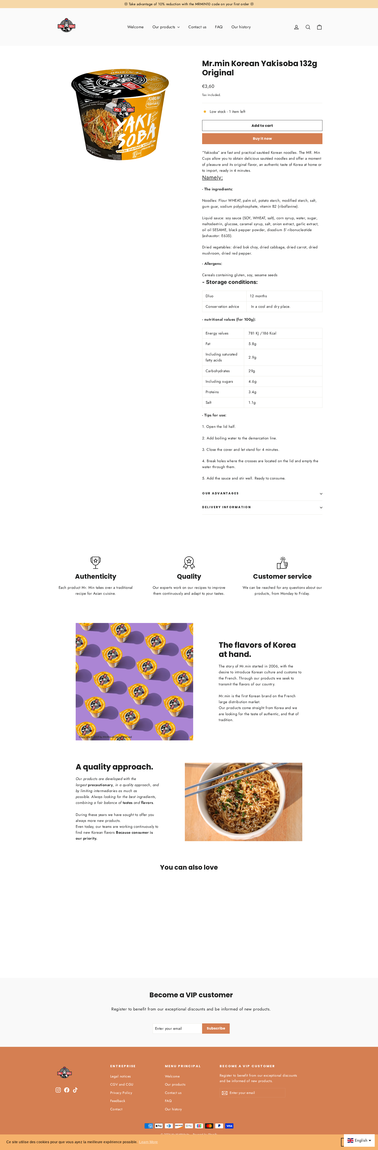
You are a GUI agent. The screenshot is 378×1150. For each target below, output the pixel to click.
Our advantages (220, 493)
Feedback (117, 1100)
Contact (116, 1109)
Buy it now (262, 138)
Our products (164, 27)
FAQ (218, 27)
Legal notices (120, 1076)
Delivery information (226, 507)
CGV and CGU (121, 1084)
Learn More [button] (148, 1142)
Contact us (197, 27)
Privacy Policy (121, 1092)
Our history (241, 27)
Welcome (135, 27)
